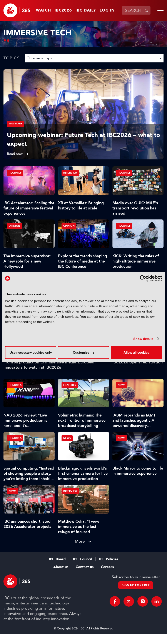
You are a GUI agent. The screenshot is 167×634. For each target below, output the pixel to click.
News (121, 385)
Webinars (15, 123)
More (80, 541)
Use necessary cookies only (31, 352)
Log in (107, 10)
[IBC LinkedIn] (156, 601)
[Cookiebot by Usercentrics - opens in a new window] (143, 278)
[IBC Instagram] (142, 601)
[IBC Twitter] (129, 601)
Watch (43, 10)
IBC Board (57, 559)
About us (60, 567)
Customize (81, 352)
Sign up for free (136, 585)
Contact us (85, 567)
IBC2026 (63, 10)
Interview (70, 172)
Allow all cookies (136, 352)
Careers (107, 567)
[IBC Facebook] (115, 601)
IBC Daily (85, 10)
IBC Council (82, 559)
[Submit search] (146, 10)
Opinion (14, 226)
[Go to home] (16, 10)
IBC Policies (108, 559)
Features (15, 172)
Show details (143, 338)
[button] (160, 10)
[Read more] (83, 114)
